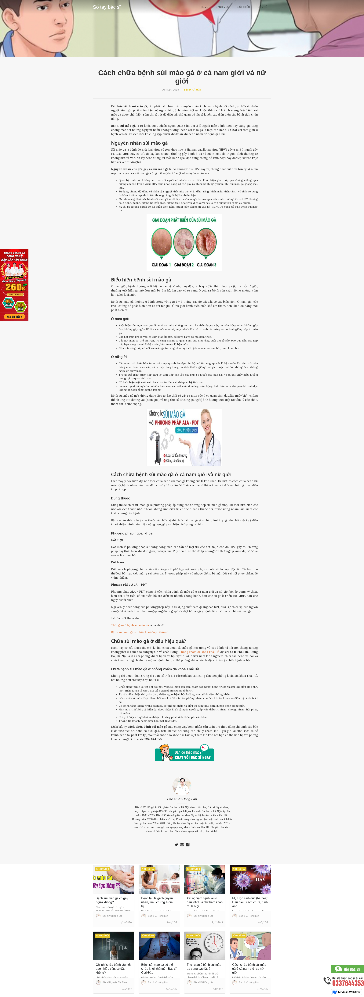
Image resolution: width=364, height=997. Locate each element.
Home (204, 7)
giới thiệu (243, 7)
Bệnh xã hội (192, 89)
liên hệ (262, 7)
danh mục (222, 7)
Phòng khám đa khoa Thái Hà (199, 652)
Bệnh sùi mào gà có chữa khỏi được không (139, 632)
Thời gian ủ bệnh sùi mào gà (130, 625)
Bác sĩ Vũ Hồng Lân (182, 799)
